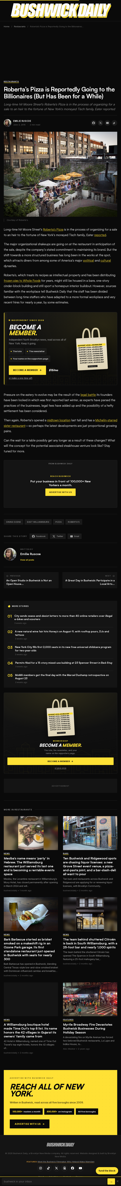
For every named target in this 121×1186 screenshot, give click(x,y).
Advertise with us (30, 1124)
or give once (60, 768)
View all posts (27, 560)
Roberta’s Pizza (53, 229)
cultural (106, 260)
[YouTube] (80, 1168)
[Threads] (64, 1168)
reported (100, 235)
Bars (66, 853)
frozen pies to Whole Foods (22, 280)
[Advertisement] (60, 56)
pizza (58, 522)
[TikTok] (48, 1168)
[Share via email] (107, 123)
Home (6, 26)
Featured (68, 1020)
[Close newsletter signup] (117, 1181)
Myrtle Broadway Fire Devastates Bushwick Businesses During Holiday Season (87, 1028)
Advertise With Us (60, 492)
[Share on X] (100, 123)
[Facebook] (72, 1168)
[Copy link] (114, 123)
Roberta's (74, 522)
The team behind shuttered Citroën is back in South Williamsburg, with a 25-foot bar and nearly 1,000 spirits (90, 943)
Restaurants (20, 26)
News (7, 853)
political (88, 260)
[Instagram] (40, 1168)
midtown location (58, 420)
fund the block (107, 1170)
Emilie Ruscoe (30, 554)
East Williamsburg (38, 522)
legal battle (88, 395)
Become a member (27, 370)
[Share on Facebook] (93, 123)
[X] (56, 1168)
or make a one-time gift (20, 378)
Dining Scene (13, 522)
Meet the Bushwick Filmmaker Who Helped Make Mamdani (66, 1162)
